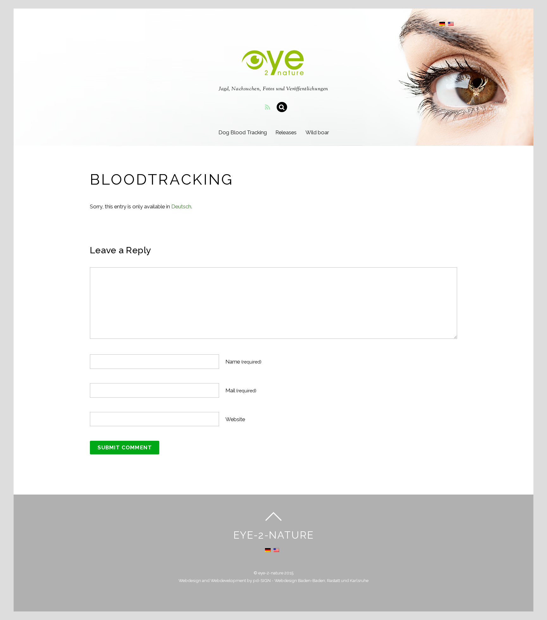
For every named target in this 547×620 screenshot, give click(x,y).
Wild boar (317, 132)
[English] (451, 24)
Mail (240, 390)
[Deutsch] (442, 24)
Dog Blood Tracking (242, 132)
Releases (286, 132)
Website (235, 419)
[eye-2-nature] (273, 71)
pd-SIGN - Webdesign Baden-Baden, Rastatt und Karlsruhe (310, 580)
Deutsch (181, 206)
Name (243, 361)
